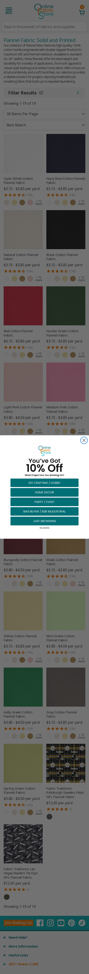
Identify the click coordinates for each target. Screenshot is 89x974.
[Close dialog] (84, 440)
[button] (44, 483)
